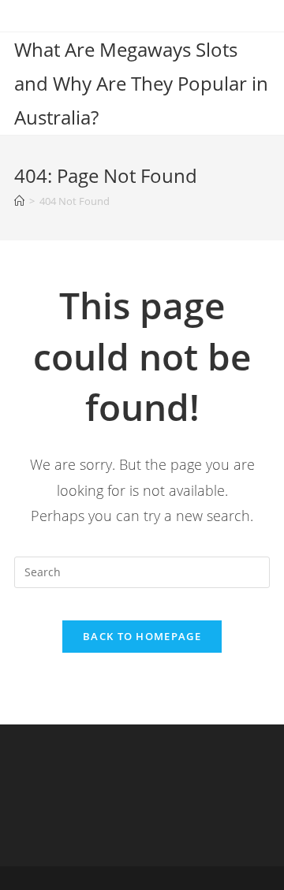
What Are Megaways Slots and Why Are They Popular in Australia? (141, 83)
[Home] (19, 201)
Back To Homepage (142, 636)
